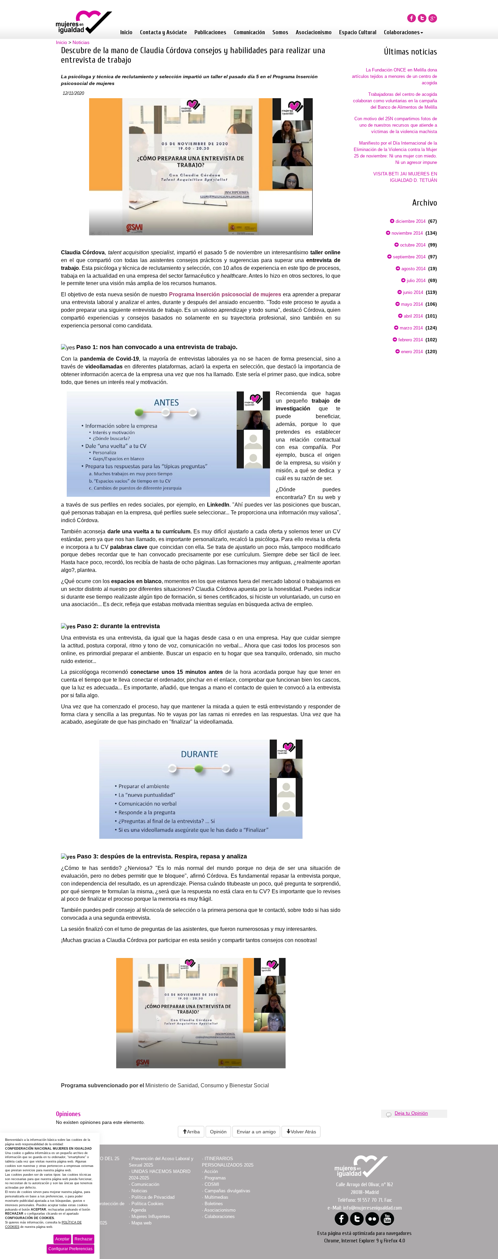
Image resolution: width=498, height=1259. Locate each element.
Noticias (80, 42)
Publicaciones (210, 32)
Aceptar (62, 1239)
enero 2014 (411, 351)
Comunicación (249, 32)
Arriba (193, 1131)
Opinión (218, 1131)
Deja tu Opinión (411, 1113)
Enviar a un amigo (256, 1131)
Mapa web (141, 1222)
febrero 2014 (410, 339)
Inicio (126, 32)
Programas (215, 1177)
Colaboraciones (402, 32)
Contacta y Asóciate (163, 32)
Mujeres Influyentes (150, 1216)
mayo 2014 (411, 304)
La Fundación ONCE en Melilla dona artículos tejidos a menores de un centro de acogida (394, 76)
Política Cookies (147, 1203)
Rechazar (83, 1239)
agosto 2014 (413, 268)
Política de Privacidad (152, 1197)
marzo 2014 (410, 327)
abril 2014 (412, 316)
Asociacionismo (314, 32)
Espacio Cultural (357, 32)
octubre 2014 (412, 245)
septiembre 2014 (409, 256)
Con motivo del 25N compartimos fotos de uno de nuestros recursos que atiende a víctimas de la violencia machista (395, 125)
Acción (211, 1171)
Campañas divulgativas (227, 1190)
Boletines (214, 1203)
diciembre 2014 (410, 221)
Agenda (138, 1210)
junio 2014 (412, 292)
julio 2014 (416, 280)
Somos (280, 32)
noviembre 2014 (406, 233)
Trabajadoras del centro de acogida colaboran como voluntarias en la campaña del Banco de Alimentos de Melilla (395, 101)
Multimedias (216, 1197)
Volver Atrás (303, 1131)
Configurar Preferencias (70, 1248)
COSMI (212, 1184)
